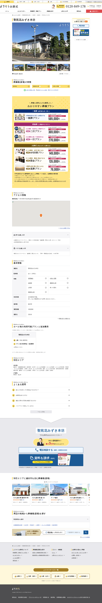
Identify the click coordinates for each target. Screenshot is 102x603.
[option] (20, 552)
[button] (64, 74)
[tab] (7, 2)
